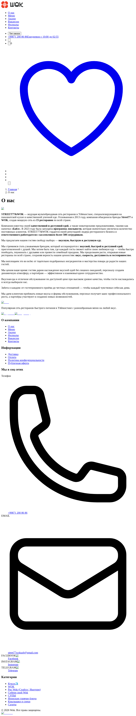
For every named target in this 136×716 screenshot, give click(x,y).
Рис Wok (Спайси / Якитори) (24, 689)
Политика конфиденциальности (26, 360)
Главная (12, 189)
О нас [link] (11, 192)
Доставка (13, 354)
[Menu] (9, 183)
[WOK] (12, 7)
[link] (12, 189)
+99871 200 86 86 (17, 512)
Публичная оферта (18, 363)
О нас (11, 12)
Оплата (12, 357)
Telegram (13, 670)
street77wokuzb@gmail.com (23, 652)
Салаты (12, 704)
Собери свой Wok (18, 692)
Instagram (13, 664)
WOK (11, 686)
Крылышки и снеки (19, 701)
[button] (71, 171)
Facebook (13, 658)
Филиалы (13, 24)
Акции (12, 18)
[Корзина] (9, 43)
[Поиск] (9, 40)
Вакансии (13, 21)
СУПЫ (12, 695)
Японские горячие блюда (22, 698)
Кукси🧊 (13, 683)
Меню (11, 15)
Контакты (13, 27)
